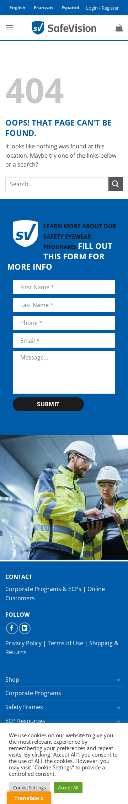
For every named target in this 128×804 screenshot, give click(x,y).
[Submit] (115, 184)
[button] (102, 7)
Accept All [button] (68, 787)
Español (70, 7)
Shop (12, 679)
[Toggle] (118, 679)
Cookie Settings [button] (29, 787)
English (17, 7)
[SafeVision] (64, 27)
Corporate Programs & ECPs (43, 589)
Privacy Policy (23, 643)
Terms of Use (65, 643)
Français (43, 7)
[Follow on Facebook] (12, 628)
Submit (48, 404)
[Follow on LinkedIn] (25, 628)
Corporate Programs (33, 693)
